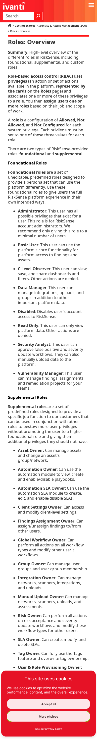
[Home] (10, 25)
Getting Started (25, 25)
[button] (38, 16)
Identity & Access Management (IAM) (63, 25)
